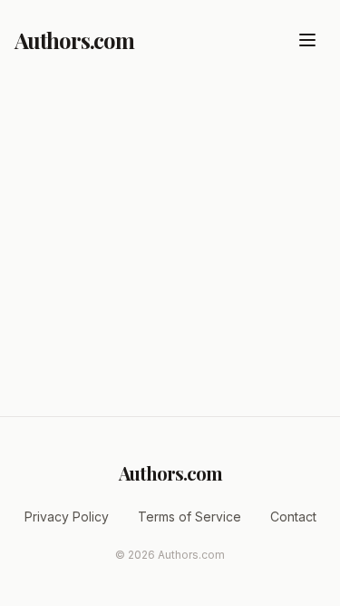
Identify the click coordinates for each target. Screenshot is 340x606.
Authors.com (74, 40)
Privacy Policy (66, 516)
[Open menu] (307, 40)
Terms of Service (189, 516)
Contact (293, 516)
